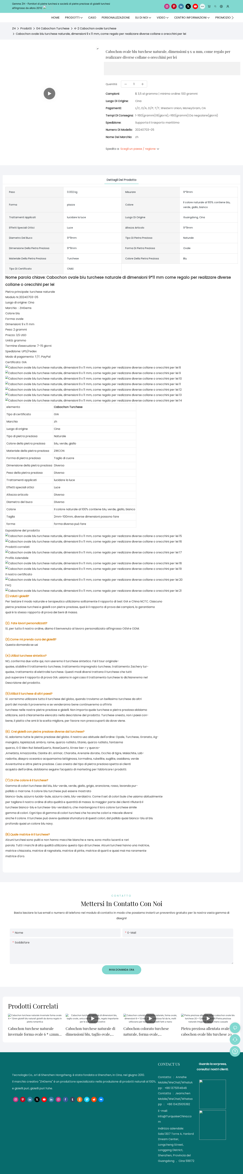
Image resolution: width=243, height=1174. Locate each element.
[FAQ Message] (235, 1051)
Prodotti (26, 28)
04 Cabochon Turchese (52, 28)
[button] (233, 17)
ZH (14, 28)
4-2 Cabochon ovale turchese (95, 28)
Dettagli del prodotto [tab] (121, 180)
